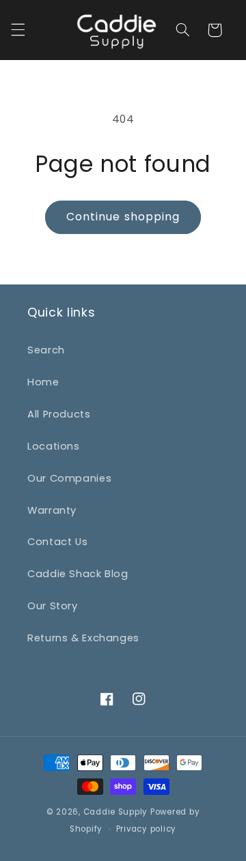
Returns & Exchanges (83, 638)
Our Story (52, 606)
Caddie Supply (115, 811)
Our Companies (69, 478)
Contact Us (57, 542)
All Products (59, 414)
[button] (17, 30)
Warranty (52, 510)
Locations (53, 446)
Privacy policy (146, 828)
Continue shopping (123, 216)
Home (43, 382)
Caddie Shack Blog (77, 574)
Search (46, 350)
